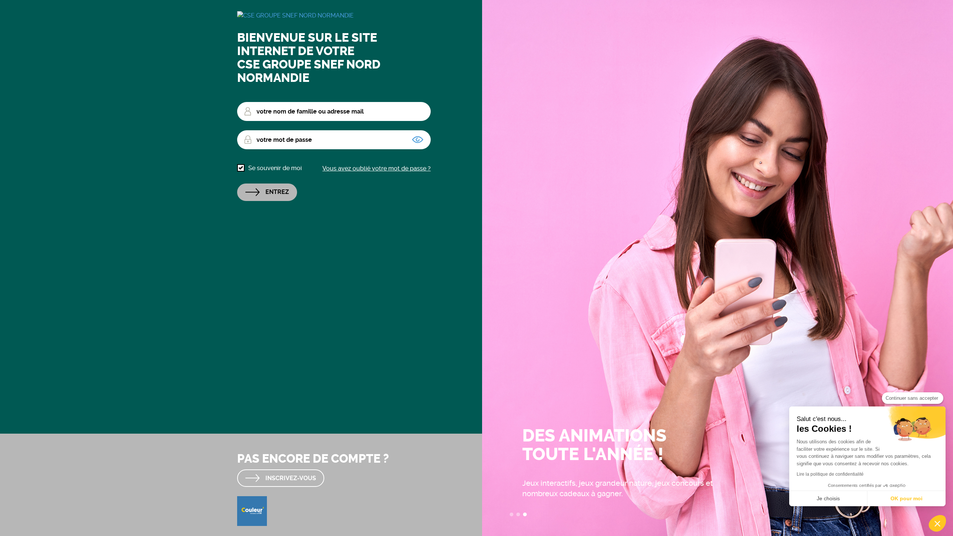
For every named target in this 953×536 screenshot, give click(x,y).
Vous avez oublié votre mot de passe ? (376, 168)
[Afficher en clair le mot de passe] (418, 139)
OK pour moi (906, 498)
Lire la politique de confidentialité (830, 474)
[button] (937, 523)
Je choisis (828, 498)
